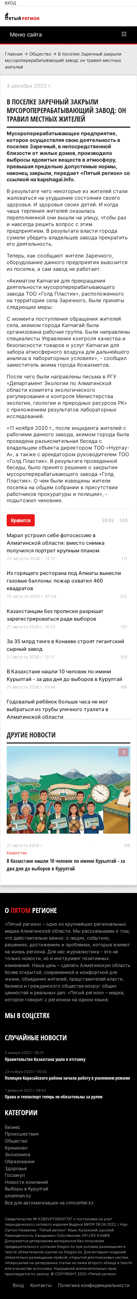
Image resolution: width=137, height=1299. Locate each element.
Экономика (17, 1154)
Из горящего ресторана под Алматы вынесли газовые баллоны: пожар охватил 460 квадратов (64, 580)
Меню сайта (26, 34)
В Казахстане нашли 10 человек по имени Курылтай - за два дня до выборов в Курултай (66, 864)
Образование (19, 1161)
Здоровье (16, 1168)
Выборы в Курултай (26, 1188)
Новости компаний (26, 1182)
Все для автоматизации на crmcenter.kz (49, 1202)
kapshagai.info (55, 179)
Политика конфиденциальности (94, 1285)
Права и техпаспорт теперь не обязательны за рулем (53, 1097)
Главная (14, 54)
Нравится (21, 520)
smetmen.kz (18, 1195)
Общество (40, 54)
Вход (10, 3)
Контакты (41, 1285)
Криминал (16, 1147)
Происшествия (22, 1133)
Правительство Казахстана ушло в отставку (45, 1059)
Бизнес (12, 1127)
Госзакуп (15, 1175)
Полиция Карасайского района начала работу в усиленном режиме (67, 1078)
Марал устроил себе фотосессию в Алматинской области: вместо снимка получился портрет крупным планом (56, 543)
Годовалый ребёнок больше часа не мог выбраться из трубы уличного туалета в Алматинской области (57, 709)
